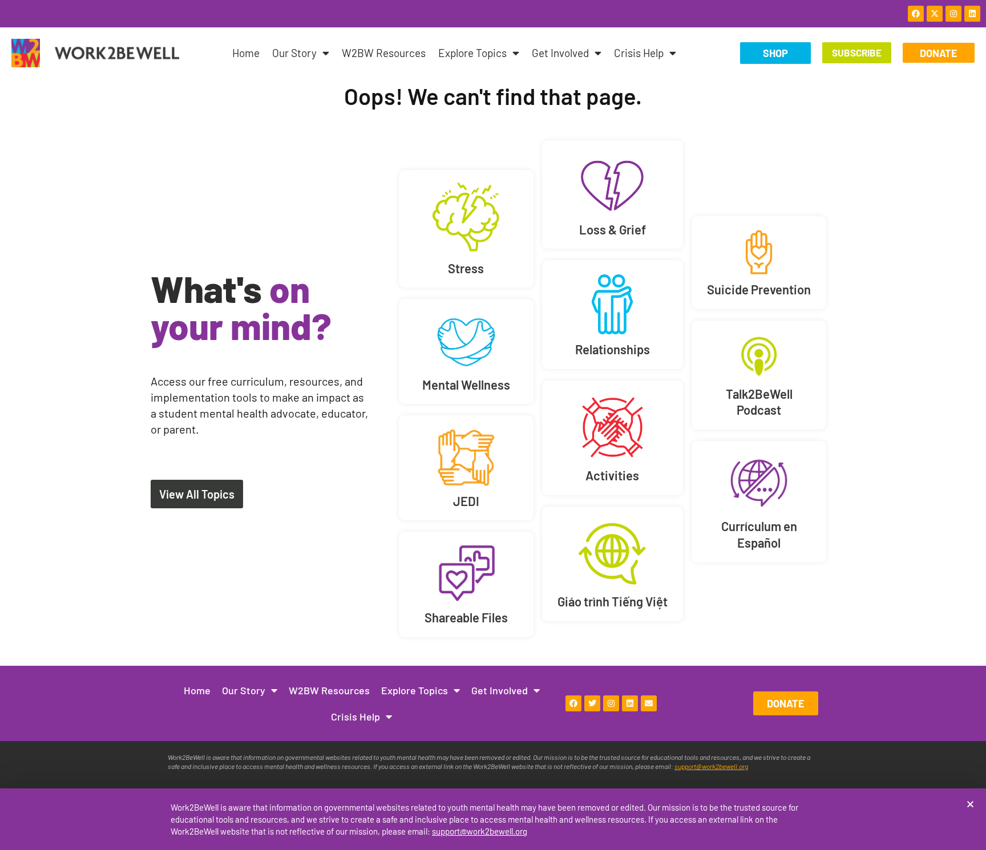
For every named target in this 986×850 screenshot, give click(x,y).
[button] (970, 804)
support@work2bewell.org (479, 831)
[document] (493, 425)
